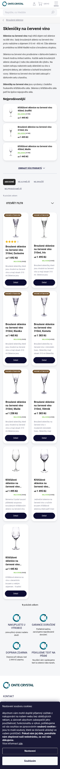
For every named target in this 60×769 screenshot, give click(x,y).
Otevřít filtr (14, 203)
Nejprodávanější (13, 189)
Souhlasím (30, 760)
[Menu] (56, 4)
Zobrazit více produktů (30, 168)
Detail (15, 282)
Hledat (53, 12)
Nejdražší (39, 182)
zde (20, 743)
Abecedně (9, 182)
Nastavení (30, 750)
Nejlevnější (24, 182)
